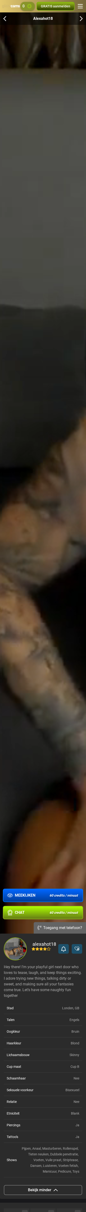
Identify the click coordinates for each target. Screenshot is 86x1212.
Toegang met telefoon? (62, 927)
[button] (63, 949)
